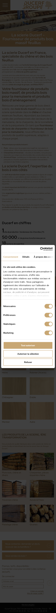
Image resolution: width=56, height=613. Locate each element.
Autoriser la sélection (28, 354)
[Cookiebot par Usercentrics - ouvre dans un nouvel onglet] (40, 249)
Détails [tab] (25, 257)
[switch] (49, 315)
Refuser (28, 362)
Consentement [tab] (10, 257)
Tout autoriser (28, 345)
